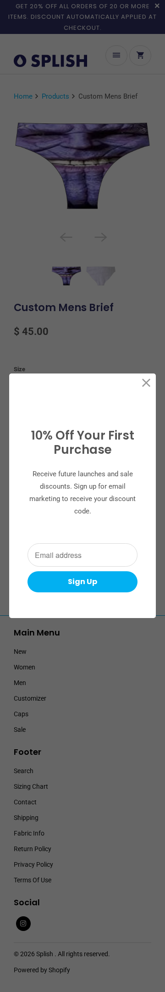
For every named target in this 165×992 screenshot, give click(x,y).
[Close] (146, 383)
